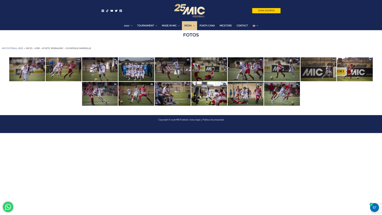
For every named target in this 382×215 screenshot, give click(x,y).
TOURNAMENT (145, 25)
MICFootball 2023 (12, 48)
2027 (127, 25)
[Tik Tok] (107, 10)
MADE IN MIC (169, 25)
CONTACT (242, 25)
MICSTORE (226, 25)
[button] (266, 10)
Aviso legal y (196, 120)
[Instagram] (102, 10)
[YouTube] (111, 10)
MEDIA (188, 25)
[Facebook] (120, 10)
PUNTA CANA (207, 25)
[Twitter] (116, 10)
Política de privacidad (213, 120)
